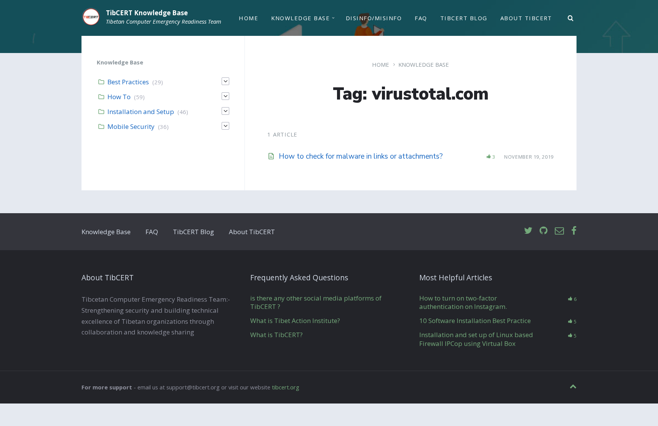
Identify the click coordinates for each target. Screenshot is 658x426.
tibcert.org (285, 387)
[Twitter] (528, 231)
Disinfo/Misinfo (374, 18)
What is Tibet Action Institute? (295, 320)
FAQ (421, 18)
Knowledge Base (300, 18)
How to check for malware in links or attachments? (361, 156)
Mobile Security (131, 126)
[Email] (559, 231)
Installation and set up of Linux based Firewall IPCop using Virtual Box (476, 338)
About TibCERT (526, 18)
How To (119, 96)
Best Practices (128, 81)
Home (248, 18)
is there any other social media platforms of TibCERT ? (316, 302)
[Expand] (225, 81)
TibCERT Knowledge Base (147, 12)
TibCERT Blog (463, 18)
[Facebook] (574, 231)
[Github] (544, 231)
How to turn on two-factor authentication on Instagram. (463, 302)
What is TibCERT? (276, 334)
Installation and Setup (140, 111)
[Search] (571, 18)
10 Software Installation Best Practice (475, 320)
